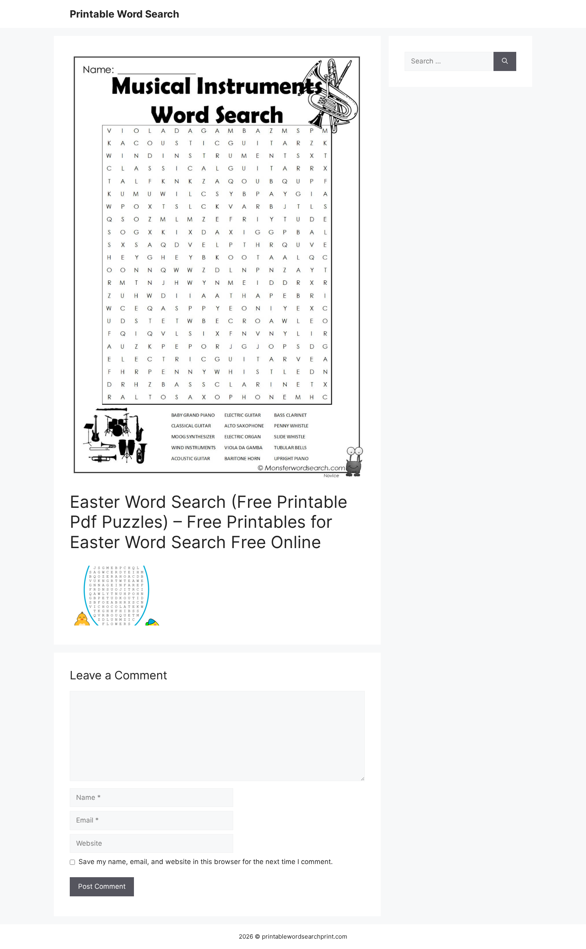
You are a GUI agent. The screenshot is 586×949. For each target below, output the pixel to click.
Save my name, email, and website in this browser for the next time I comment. (206, 862)
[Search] (505, 61)
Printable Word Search (124, 14)
